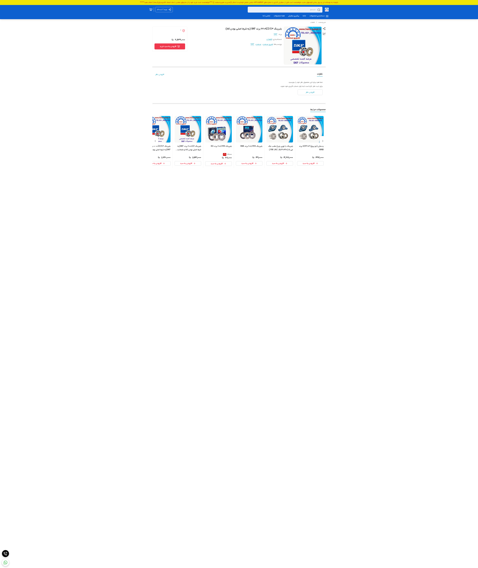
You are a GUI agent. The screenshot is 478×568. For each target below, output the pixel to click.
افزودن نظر (159, 74)
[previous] (323, 141)
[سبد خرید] (150, 9)
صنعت (258, 44)
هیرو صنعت (268, 44)
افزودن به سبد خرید (168, 46)
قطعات (312, 22)
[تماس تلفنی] (5, 553)
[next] (155, 141)
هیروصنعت (322, 22)
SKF (275, 34)
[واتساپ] (5, 562)
